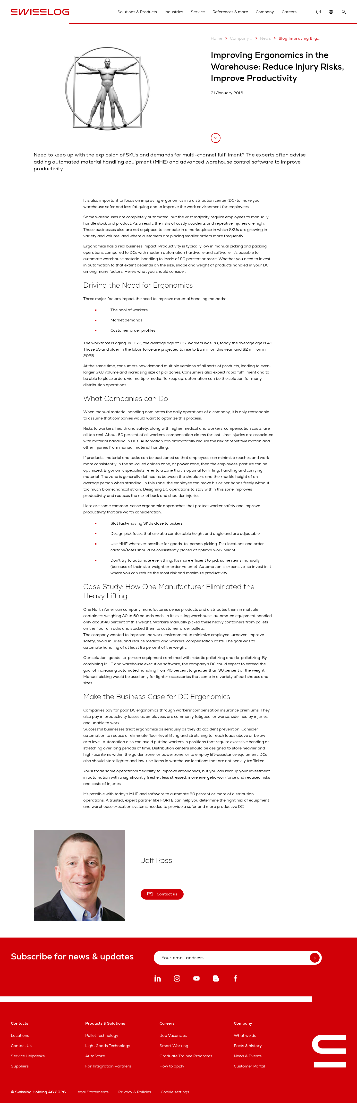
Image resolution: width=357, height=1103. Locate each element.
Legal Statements (92, 1091)
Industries (174, 11)
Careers (289, 11)
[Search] (343, 12)
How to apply (172, 1066)
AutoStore (95, 1055)
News (265, 38)
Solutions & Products (137, 11)
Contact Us (21, 1045)
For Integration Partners (108, 1066)
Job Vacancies (173, 1035)
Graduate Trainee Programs (186, 1055)
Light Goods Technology (107, 1045)
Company (265, 11)
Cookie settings (175, 1091)
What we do (245, 1035)
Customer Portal (249, 1066)
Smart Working (174, 1045)
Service (198, 11)
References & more (230, 11)
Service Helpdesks (28, 1055)
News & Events (248, 1055)
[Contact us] (318, 12)
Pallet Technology (101, 1035)
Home (216, 38)
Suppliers (20, 1066)
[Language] (331, 12)
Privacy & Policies (134, 1091)
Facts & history (248, 1045)
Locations (20, 1035)
